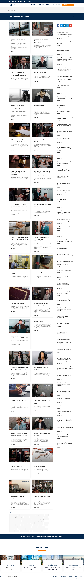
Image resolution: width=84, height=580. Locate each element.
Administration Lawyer (14, 515)
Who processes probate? (40, 72)
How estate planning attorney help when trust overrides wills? (65, 97)
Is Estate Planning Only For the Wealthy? (20, 401)
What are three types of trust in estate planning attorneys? (64, 392)
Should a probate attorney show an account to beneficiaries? (41, 40)
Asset (21, 515)
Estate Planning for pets (26, 521)
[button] (58, 25)
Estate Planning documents (31, 519)
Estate (46, 515)
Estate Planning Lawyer (29, 523)
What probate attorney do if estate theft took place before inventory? (64, 325)
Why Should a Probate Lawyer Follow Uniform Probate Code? (42, 172)
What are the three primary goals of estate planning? (63, 435)
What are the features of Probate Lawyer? (18, 40)
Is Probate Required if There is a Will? (42, 272)
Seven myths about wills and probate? (64, 376)
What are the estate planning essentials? (42, 434)
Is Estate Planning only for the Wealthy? (64, 276)
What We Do (41, 4)
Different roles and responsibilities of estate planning (63, 50)
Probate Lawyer (41, 527)
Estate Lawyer (20, 517)
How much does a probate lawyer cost (65, 428)
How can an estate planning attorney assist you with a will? (64, 240)
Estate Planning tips (39, 523)
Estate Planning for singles (38, 521)
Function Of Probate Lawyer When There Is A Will (41, 466)
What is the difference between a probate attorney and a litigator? (19, 107)
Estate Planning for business (43, 519)
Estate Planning (33, 517)
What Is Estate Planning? (63, 234)
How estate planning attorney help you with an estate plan (64, 169)
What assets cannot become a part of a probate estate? (19, 140)
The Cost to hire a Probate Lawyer (18, 272)
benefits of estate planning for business (36, 515)
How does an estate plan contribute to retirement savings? (63, 284)
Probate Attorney (13, 527)
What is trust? (60, 205)
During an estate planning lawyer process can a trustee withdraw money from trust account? (64, 342)
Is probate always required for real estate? (64, 42)
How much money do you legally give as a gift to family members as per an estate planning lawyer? (64, 60)
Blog (53, 4)
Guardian (46, 523)
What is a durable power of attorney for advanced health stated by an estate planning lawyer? (64, 148)
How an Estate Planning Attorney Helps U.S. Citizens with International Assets (19, 73)
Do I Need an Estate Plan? (63, 85)
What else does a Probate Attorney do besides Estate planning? (63, 384)
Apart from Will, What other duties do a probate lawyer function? (19, 173)
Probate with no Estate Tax (63, 91)
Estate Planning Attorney (42, 517)
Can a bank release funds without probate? (63, 104)
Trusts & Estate (18, 4)
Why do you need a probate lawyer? (63, 399)
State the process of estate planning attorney (41, 304)
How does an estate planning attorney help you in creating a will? (64, 420)
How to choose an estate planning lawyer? (62, 333)
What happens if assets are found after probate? (18, 466)
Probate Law (34, 527)
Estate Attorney (13, 517)
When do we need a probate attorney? (41, 140)
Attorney (25, 515)
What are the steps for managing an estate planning (65, 117)
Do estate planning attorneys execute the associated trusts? (64, 125)
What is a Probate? (39, 321)
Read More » (13, 51)
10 (35, 510)
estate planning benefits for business (17, 519)
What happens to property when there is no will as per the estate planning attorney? (64, 443)
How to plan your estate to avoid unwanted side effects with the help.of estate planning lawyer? (64, 78)
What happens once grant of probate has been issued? (64, 162)
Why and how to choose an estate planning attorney (63, 220)
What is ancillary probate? (63, 111)
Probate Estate (28, 527)
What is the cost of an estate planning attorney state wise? (19, 434)
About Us (33, 4)
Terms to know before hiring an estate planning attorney (64, 35)
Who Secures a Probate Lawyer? (17, 497)
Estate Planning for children (15, 521)
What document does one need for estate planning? (64, 247)
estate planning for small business (16, 523)
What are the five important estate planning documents (63, 139)
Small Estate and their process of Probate (42, 205)
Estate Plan (26, 517)
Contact (58, 4)
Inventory (18, 525)
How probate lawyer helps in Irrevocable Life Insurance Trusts (42, 402)
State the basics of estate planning (41, 368)
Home (69, 16)
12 (38, 510)
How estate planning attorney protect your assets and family (19, 238)
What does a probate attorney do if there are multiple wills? (19, 337)
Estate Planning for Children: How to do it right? (64, 198)
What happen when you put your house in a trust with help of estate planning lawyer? (65, 360)
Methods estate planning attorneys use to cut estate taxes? (65, 255)
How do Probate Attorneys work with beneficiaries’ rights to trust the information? (64, 300)
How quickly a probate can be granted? (42, 497)
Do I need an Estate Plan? (18, 303)
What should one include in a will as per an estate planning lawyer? (64, 309)
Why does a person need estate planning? (64, 132)
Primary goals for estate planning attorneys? (63, 177)
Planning (41, 525)
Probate (45, 525)
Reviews (47, 4)
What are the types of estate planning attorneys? (63, 191)
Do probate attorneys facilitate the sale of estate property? (64, 292)
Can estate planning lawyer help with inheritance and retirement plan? (65, 368)
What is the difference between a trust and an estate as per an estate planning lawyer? (65, 263)
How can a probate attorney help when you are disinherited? (41, 239)
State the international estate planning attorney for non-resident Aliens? (64, 212)
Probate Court (20, 527)
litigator (30, 525)
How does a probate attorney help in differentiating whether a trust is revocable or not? (64, 69)
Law (22, 525)
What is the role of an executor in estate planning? (42, 106)
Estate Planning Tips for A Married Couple (63, 317)
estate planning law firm (17, 5)
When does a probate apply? (63, 406)
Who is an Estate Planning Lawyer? (63, 227)
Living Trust (35, 525)
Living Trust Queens (12, 576)
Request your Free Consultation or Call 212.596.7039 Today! (42, 536)
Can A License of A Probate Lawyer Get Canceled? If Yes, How (19, 206)
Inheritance (12, 525)
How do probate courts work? (64, 270)
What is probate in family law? (64, 156)
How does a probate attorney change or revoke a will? (64, 412)
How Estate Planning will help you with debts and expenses (19, 368)
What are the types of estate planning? (63, 184)
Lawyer (26, 525)
